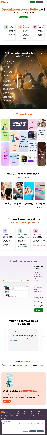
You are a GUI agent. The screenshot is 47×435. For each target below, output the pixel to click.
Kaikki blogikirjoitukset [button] (23, 177)
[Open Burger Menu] (45, 2)
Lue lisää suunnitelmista (38, 310)
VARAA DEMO (23, 17)
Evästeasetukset (25, 431)
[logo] (5, 412)
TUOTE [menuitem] (25, 411)
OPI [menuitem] (31, 411)
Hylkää (40, 431)
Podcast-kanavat (29, 163)
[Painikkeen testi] (30, 88)
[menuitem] (18, 413)
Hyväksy (33, 431)
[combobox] (26, 2)
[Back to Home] (5, 2)
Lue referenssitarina (13, 340)
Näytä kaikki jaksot (24, 163)
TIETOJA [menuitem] (17, 411)
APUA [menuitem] (39, 411)
